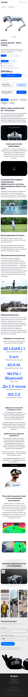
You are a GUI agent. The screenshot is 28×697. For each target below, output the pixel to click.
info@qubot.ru (14, 681)
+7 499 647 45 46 (14, 679)
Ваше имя (4, 628)
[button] (26, 2)
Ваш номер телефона (7, 635)
